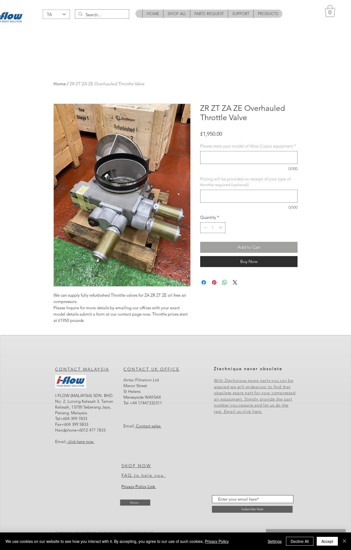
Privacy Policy (217, 541)
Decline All (300, 541)
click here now (81, 441)
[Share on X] (235, 282)
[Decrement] (204, 228)
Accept (327, 541)
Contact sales (149, 426)
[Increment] (221, 228)
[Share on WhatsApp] (224, 282)
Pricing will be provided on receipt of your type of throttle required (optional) (245, 181)
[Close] (344, 541)
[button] (330, 11)
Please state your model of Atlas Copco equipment (248, 146)
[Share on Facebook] (203, 282)
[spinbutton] (212, 228)
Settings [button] (275, 541)
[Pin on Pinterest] (214, 282)
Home (59, 83)
